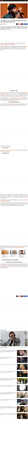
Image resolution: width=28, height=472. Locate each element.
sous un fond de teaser (12, 103)
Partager (26, 296)
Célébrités (4, 2)
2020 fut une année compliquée (19, 97)
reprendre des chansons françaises (7, 44)
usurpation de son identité (8, 266)
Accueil (1, 2)
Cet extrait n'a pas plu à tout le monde (9, 150)
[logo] (2, 0)
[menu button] (26, 0)
